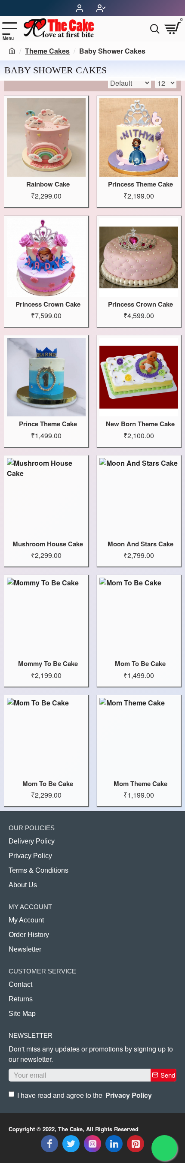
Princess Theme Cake (140, 184)
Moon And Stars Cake (140, 544)
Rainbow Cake (48, 184)
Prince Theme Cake (48, 424)
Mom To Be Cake (140, 664)
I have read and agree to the (84, 1095)
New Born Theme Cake (140, 424)
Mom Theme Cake (140, 784)
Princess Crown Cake (47, 304)
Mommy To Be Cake (48, 664)
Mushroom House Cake (47, 544)
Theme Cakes (47, 51)
